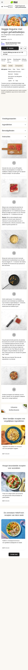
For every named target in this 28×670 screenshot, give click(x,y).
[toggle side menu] (2, 2)
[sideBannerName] (14, 105)
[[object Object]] (21, 48)
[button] (14, 124)
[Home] (2, 7)
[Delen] (25, 48)
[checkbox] (1, 39)
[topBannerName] (14, 11)
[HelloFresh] (14, 2)
